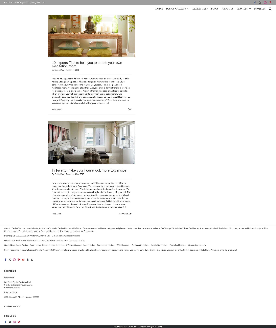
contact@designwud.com (33, 2)
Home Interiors (89, 245)
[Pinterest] (19, 259)
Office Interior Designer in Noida (103, 250)
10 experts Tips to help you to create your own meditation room (87, 64)
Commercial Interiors (105, 245)
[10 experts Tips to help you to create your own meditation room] (91, 36)
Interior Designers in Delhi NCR (196, 250)
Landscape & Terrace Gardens (68, 245)
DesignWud (59, 70)
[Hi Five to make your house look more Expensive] (91, 142)
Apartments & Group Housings (42, 245)
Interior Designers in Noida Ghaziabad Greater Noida (26, 250)
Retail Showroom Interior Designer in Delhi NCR (69, 250)
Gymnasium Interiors (197, 245)
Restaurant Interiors (140, 245)
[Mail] (32, 259)
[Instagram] (14, 259)
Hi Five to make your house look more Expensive (89, 170)
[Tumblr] (28, 259)
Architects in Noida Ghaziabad (224, 250)
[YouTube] (23, 259)
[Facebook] (5, 259)
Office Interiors (123, 245)
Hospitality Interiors (159, 245)
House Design (22, 245)
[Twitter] (10, 259)
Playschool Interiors (177, 245)
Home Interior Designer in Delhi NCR (133, 250)
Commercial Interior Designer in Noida (166, 250)
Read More (56, 109)
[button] (270, 8)
